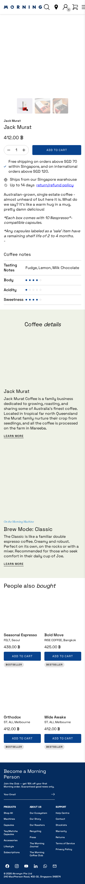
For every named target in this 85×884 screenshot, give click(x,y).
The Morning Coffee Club (37, 854)
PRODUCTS (10, 806)
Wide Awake (55, 717)
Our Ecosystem (38, 813)
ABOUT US (35, 806)
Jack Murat (12, 121)
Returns (60, 837)
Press (33, 837)
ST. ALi (17, 722)
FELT (12, 640)
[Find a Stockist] (56, 7)
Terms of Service (65, 843)
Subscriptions (12, 852)
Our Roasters (37, 825)
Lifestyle (9, 846)
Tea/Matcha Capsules (11, 833)
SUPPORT (61, 806)
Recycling (35, 831)
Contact (60, 818)
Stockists (61, 825)
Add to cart (57, 150)
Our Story (35, 818)
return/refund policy (55, 185)
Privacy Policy (64, 849)
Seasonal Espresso (20, 635)
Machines (9, 818)
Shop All (8, 813)
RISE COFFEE (60, 640)
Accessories (10, 840)
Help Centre (62, 813)
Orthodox (12, 717)
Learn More (14, 436)
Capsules (9, 825)
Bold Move (54, 635)
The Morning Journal (37, 845)
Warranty (61, 831)
